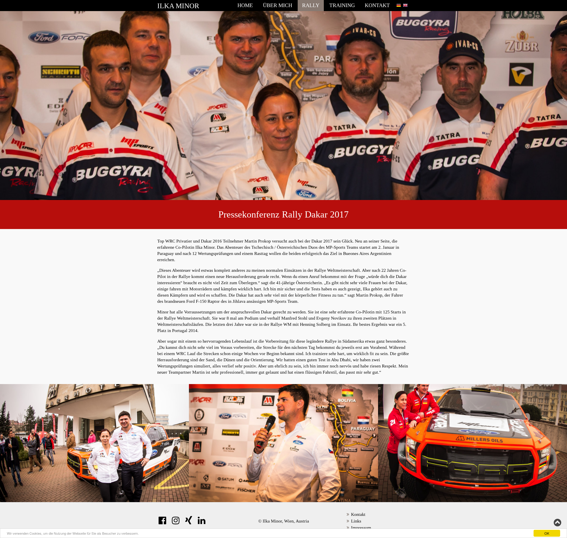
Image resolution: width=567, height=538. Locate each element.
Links (356, 521)
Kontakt (377, 5)
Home (245, 5)
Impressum (361, 527)
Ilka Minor (178, 6)
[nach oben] (557, 522)
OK (546, 533)
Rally (310, 5)
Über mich (277, 5)
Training (342, 5)
